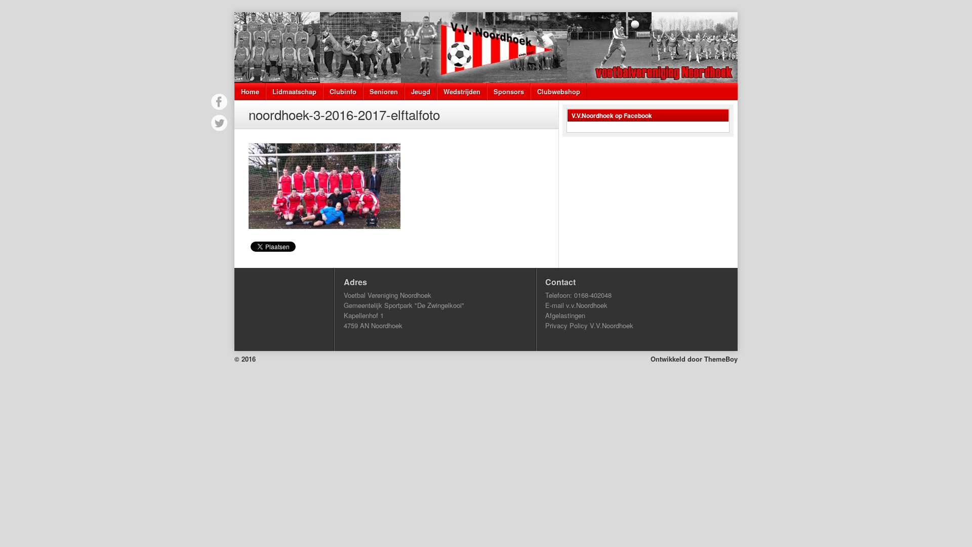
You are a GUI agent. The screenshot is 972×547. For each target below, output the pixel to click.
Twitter (219, 123)
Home (250, 91)
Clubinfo (343, 91)
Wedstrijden (461, 91)
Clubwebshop (558, 91)
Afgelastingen (565, 315)
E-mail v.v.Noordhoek (576, 305)
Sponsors (509, 91)
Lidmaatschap (294, 91)
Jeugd (420, 91)
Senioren (384, 91)
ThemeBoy (721, 359)
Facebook (219, 102)
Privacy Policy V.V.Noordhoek (589, 325)
